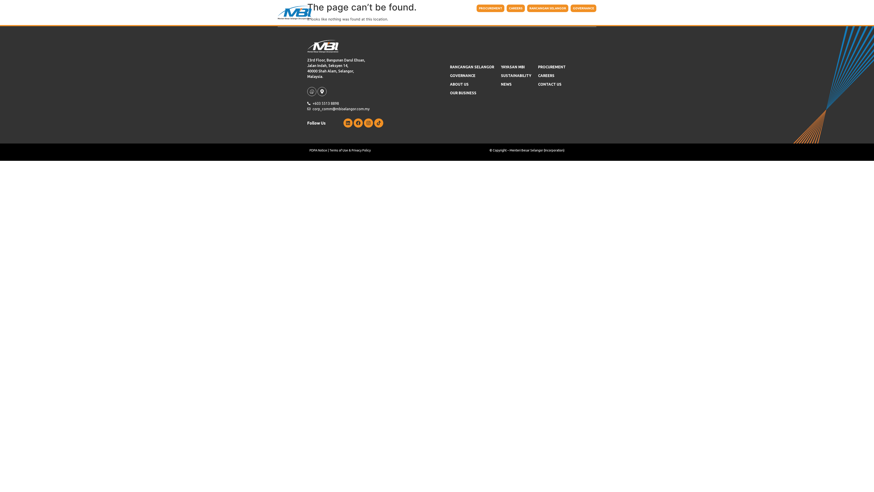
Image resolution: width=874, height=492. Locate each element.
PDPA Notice (318, 150)
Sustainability (525, 18)
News (506, 84)
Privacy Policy (361, 150)
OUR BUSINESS (463, 93)
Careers (546, 76)
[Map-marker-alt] (322, 91)
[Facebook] (358, 123)
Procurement (552, 67)
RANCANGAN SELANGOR (472, 67)
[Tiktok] (378, 123)
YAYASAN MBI (495, 18)
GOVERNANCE (462, 76)
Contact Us (576, 18)
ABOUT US (459, 84)
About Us (430, 18)
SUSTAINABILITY (516, 76)
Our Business (461, 18)
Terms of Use (338, 150)
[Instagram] (368, 123)
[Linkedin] (348, 123)
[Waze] (311, 91)
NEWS (554, 18)
